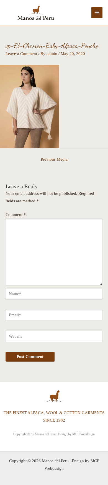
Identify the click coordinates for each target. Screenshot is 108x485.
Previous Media (54, 159)
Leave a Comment (21, 53)
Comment (16, 214)
